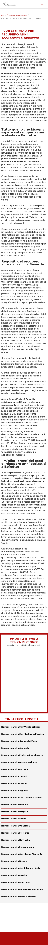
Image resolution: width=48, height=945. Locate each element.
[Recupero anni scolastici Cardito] (24, 783)
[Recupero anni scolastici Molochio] (24, 833)
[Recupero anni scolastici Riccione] (24, 769)
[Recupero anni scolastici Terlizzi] (24, 776)
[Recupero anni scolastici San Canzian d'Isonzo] (24, 797)
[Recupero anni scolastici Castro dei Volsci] (24, 741)
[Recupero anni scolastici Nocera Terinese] (24, 762)
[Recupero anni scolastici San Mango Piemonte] (24, 854)
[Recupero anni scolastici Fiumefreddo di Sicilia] (24, 889)
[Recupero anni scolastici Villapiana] (24, 826)
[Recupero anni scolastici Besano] (24, 861)
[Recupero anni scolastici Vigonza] (24, 790)
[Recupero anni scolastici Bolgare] (24, 811)
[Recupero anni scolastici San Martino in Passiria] (24, 734)
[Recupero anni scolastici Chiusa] (24, 819)
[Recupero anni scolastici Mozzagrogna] (24, 847)
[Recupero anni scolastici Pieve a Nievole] (24, 896)
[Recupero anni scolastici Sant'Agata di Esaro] (24, 726)
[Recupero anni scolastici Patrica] (24, 875)
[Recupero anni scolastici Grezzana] (24, 882)
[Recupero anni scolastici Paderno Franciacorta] (24, 755)
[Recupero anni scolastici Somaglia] (24, 748)
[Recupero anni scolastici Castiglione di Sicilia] (24, 868)
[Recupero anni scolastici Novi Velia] (24, 840)
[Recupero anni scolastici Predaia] (24, 804)
